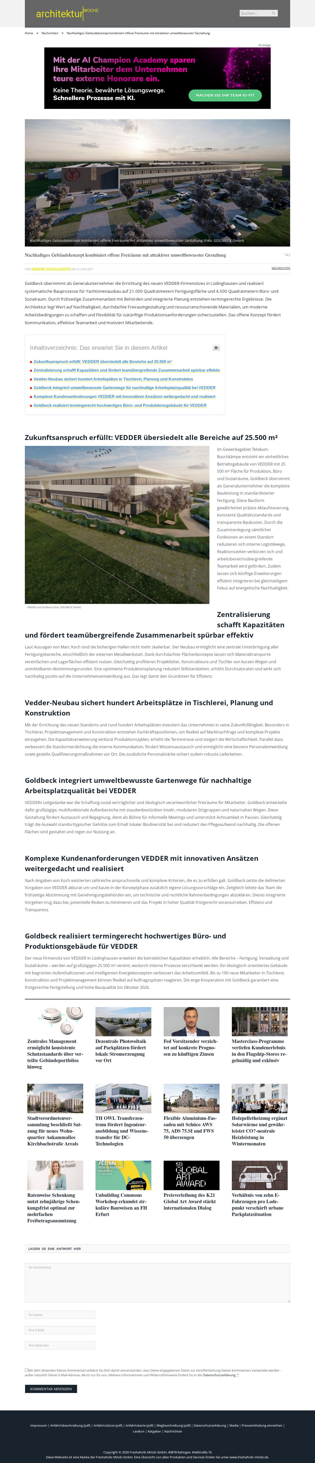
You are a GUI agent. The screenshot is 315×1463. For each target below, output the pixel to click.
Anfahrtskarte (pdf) (139, 1425)
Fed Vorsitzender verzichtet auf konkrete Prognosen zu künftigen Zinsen (191, 1047)
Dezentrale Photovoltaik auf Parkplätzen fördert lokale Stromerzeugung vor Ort (120, 1051)
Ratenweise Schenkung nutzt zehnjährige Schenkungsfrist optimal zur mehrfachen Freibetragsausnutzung (53, 1208)
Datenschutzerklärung (219, 1375)
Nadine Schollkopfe (51, 268)
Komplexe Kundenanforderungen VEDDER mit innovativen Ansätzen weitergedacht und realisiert (124, 397)
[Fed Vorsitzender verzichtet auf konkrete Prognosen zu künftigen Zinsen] (192, 1022)
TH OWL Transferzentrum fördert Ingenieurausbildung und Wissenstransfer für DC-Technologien (121, 1131)
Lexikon (138, 1431)
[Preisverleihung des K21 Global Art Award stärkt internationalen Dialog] (192, 1175)
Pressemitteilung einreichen (262, 1425)
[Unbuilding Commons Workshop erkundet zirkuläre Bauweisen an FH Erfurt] (123, 1175)
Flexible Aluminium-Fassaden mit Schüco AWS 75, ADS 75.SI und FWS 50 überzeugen (190, 1128)
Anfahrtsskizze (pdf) (108, 1425)
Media (233, 1425)
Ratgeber (154, 1431)
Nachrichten (281, 268)
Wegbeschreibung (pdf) (173, 1425)
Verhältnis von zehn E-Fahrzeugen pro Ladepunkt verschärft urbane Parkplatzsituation (258, 1204)
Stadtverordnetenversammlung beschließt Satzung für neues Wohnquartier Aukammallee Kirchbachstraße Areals (54, 1131)
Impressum (38, 1425)
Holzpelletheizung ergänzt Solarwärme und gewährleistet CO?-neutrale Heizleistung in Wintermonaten (259, 1131)
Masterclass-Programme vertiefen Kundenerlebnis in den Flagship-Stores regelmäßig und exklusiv (259, 1051)
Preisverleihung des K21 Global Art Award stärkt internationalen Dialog (190, 1201)
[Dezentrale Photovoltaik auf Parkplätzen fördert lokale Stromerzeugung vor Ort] (123, 1022)
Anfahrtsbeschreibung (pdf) (70, 1425)
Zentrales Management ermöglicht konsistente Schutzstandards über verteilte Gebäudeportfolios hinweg (55, 1054)
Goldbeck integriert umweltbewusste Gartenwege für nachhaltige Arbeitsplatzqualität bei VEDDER (125, 388)
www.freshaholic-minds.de (249, 1457)
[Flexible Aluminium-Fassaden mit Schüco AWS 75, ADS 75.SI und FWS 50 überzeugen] (192, 1098)
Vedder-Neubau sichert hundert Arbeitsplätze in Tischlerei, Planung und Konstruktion (113, 379)
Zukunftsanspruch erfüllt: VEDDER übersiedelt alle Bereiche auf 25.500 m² (103, 362)
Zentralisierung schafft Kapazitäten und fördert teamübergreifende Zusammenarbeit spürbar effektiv (127, 370)
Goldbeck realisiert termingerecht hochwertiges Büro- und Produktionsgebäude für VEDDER (120, 405)
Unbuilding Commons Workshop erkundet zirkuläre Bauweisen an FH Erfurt (121, 1204)
